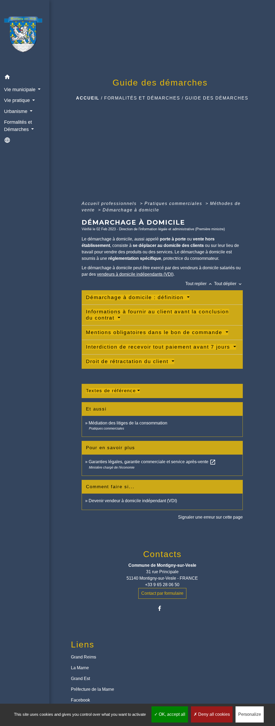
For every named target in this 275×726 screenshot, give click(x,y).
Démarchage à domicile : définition (136, 297)
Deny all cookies (213, 714)
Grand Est (80, 678)
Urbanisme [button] (16, 111)
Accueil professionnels (110, 203)
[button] (24, 78)
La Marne (80, 667)
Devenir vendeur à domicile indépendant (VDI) (133, 500)
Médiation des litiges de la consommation (128, 423)
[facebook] (162, 608)
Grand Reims (83, 657)
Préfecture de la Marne (92, 689)
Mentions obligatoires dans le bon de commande (155, 332)
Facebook (80, 700)
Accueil (87, 98)
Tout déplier (228, 283)
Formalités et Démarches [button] (18, 125)
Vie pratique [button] (17, 100)
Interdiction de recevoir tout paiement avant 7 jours (159, 347)
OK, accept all (171, 714)
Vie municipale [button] (20, 89)
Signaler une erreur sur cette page (210, 517)
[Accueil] (24, 36)
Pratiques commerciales (174, 203)
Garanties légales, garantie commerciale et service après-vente (152, 461)
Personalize (249, 714)
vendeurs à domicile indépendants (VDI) (135, 274)
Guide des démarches (216, 98)
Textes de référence (111, 390)
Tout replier (199, 283)
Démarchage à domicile (131, 210)
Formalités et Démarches (142, 98)
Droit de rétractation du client (128, 361)
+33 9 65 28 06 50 (162, 584)
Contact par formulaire (162, 593)
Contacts (162, 554)
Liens (82, 644)
